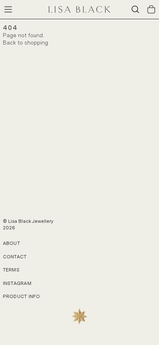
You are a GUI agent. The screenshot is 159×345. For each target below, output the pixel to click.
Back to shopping (25, 43)
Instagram (17, 283)
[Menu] (8, 9)
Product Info (21, 296)
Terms (11, 270)
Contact (15, 257)
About (11, 243)
